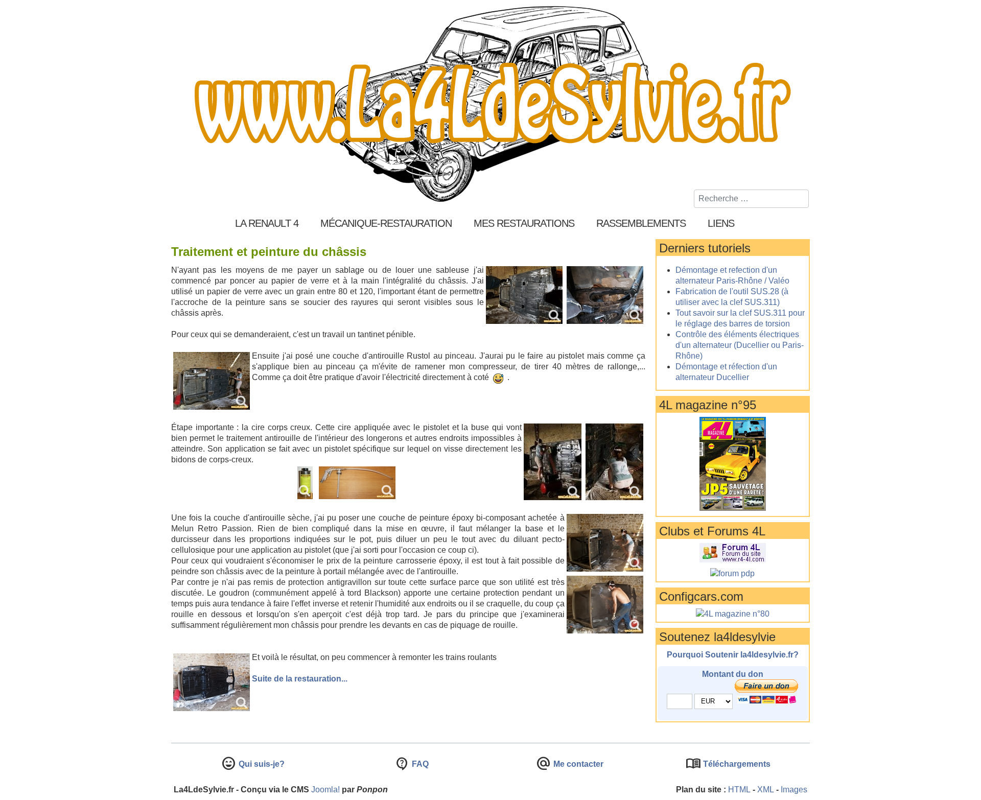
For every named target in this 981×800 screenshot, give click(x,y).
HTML (739, 789)
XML (765, 789)
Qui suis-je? (261, 764)
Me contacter (577, 764)
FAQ (419, 764)
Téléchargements (735, 764)
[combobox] (751, 199)
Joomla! (325, 789)
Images (794, 789)
